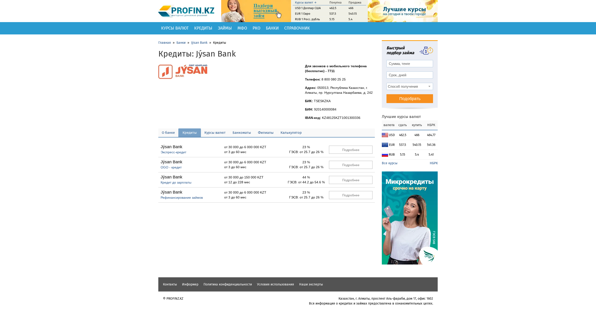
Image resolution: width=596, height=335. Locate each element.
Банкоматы (242, 133)
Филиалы (266, 133)
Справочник (297, 28)
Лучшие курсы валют (401, 116)
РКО (256, 28)
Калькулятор (291, 133)
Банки (272, 28)
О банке (168, 133)
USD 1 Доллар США (308, 8)
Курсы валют (175, 28)
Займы (225, 28)
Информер (190, 284)
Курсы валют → (306, 2)
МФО (242, 28)
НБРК (434, 163)
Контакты (170, 284)
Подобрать (409, 98)
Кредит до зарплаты (176, 182)
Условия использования (275, 284)
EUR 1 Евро (302, 13)
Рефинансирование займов (182, 197)
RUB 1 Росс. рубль (307, 19)
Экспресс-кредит (173, 152)
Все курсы (389, 163)
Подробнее (350, 150)
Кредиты (203, 28)
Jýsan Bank (199, 43)
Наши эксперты (311, 284)
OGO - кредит (171, 167)
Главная (164, 43)
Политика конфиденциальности (227, 284)
